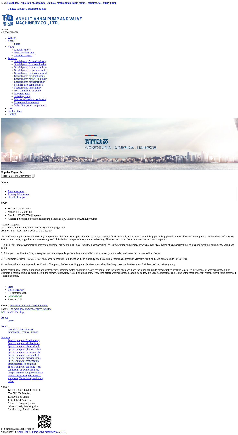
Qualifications (15, 111)
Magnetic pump (22, 93)
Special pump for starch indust (29, 76)
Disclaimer (31, 8)
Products (12, 58)
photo (17, 43)
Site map (41, 8)
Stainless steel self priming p (28, 84)
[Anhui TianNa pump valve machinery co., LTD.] (45, 26)
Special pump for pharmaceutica (30, 70)
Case (10, 108)
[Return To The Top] (12, 312)
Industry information (24, 52)
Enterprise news (22, 49)
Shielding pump (22, 96)
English (21, 8)
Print (10, 286)
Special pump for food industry (30, 61)
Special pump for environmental (30, 73)
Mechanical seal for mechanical (30, 99)
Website (12, 38)
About (11, 40)
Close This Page (16, 289)
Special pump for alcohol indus (30, 64)
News (11, 46)
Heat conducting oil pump (27, 90)
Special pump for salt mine (27, 87)
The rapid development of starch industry (30, 308)
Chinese (12, 8)
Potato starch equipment (26, 102)
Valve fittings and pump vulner (30, 105)
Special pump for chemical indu (30, 67)
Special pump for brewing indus (30, 78)
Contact (12, 114)
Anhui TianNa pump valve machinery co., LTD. (41, 431)
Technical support (23, 55)
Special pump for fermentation (29, 81)
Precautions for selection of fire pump (29, 305)
